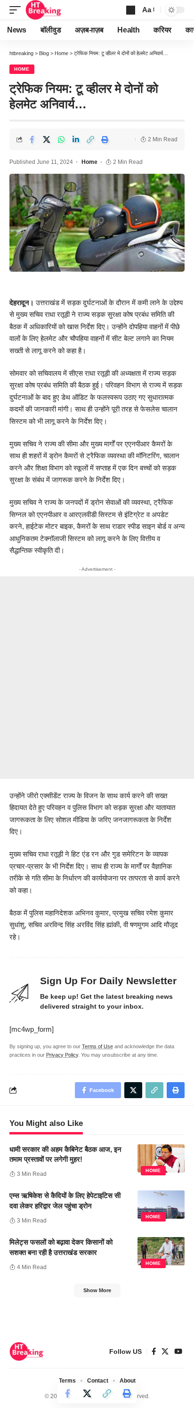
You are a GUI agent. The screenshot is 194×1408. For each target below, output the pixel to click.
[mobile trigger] (17, 10)
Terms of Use (97, 1046)
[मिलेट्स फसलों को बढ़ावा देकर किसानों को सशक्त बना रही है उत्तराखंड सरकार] (161, 1251)
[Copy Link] (90, 139)
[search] (130, 10)
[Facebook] (153, 1351)
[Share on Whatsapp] (61, 139)
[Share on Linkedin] (75, 139)
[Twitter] (165, 1351)
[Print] (105, 139)
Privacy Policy (62, 1055)
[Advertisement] (97, 677)
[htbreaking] (43, 10)
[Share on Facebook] (32, 139)
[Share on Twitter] (46, 139)
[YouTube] (178, 1351)
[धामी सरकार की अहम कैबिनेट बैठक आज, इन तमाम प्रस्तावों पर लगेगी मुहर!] (161, 1158)
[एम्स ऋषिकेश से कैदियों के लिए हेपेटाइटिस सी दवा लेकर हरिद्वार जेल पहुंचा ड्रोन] (161, 1204)
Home (22, 69)
